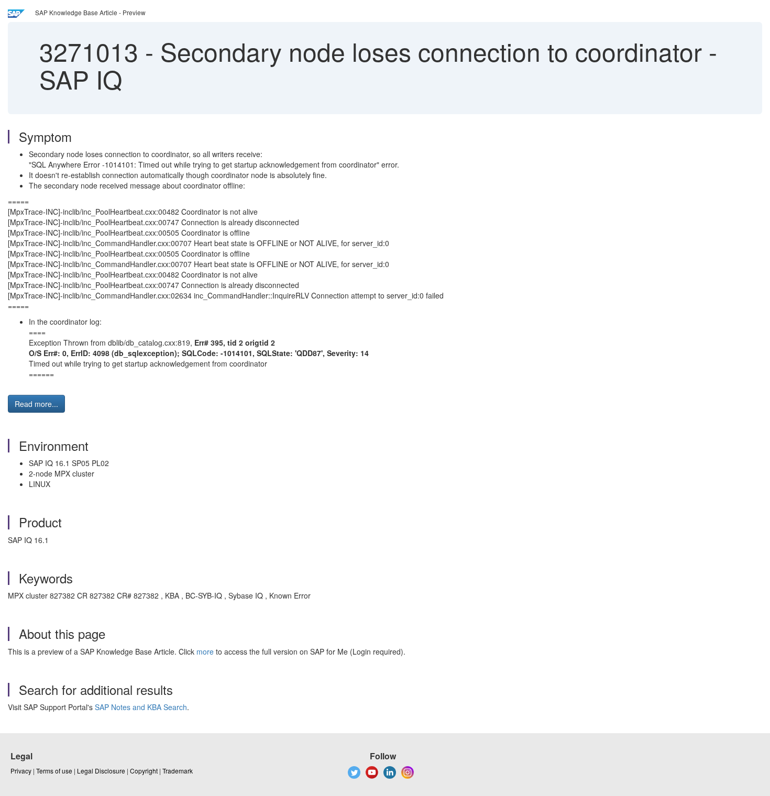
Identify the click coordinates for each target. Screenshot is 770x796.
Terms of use (54, 770)
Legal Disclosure (101, 770)
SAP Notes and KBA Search (141, 707)
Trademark (177, 770)
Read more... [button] (36, 404)
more (205, 651)
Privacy (20, 770)
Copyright (144, 770)
